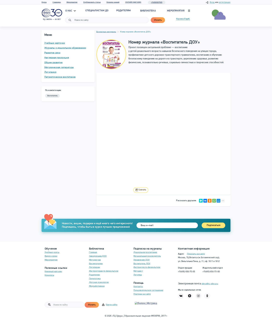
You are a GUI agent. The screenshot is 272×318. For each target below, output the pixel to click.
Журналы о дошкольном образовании (65, 48)
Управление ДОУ (141, 260)
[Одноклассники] (210, 201)
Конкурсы (49, 275)
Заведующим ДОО (98, 256)
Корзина (183, 19)
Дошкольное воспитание (145, 252)
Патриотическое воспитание (60, 77)
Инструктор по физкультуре (146, 267)
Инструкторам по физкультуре (103, 271)
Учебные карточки (54, 43)
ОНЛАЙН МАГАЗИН (133, 2)
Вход (212, 2)
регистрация (224, 2)
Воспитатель (52, 96)
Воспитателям (96, 264)
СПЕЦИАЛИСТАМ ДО (96, 10)
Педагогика (95, 278)
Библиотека (148, 11)
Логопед (137, 275)
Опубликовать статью (92, 2)
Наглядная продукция (56, 58)
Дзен (190, 296)
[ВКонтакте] (205, 201)
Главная (93, 252)
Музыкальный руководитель (147, 256)
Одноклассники (207, 296)
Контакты (138, 286)
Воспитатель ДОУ (141, 264)
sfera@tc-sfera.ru (210, 284)
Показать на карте (196, 254)
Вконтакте (181, 296)
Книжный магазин (53, 271)
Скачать (142, 190)
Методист (138, 271)
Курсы (44, 2)
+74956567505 (156, 2)
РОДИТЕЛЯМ (123, 10)
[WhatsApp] (214, 201)
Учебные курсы (52, 252)
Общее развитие (53, 62)
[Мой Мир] (218, 201)
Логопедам (94, 267)
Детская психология (99, 282)
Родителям (94, 275)
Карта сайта (111, 305)
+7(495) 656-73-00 (211, 272)
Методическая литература (59, 67)
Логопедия (50, 72)
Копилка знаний (113, 2)
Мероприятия (72, 2)
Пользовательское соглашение (148, 290)
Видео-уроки (51, 256)
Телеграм (198, 296)
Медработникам (97, 286)
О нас (69, 11)
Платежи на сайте (142, 294)
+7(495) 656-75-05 (186, 272)
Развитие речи (52, 53)
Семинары (57, 2)
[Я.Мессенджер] (201, 201)
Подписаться (213, 225)
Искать (158, 20)
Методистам (95, 260)
